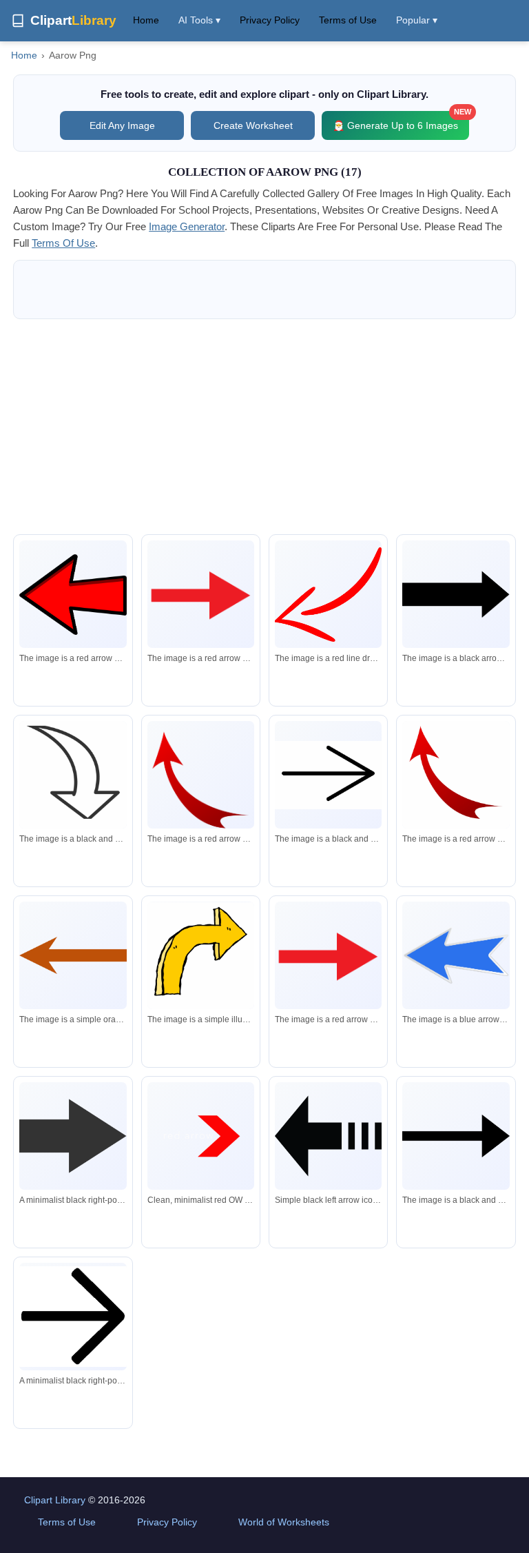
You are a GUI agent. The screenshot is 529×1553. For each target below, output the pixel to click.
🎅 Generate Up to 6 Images (401, 121)
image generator (187, 226)
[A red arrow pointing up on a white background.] (200, 797)
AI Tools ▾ (199, 20)
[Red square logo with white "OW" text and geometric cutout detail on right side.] (200, 1136)
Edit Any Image (122, 125)
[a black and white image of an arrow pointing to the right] (72, 777)
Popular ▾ (416, 20)
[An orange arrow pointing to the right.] (72, 956)
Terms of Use (348, 20)
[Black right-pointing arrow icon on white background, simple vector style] (72, 1316)
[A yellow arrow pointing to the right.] (200, 955)
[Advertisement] (264, 426)
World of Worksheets (283, 1521)
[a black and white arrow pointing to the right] (455, 1136)
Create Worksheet (253, 125)
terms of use (63, 243)
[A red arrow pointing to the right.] (72, 594)
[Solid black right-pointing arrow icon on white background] (72, 1135)
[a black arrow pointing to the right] (455, 594)
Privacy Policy (270, 20)
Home (146, 20)
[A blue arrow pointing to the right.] (455, 955)
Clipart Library (54, 1499)
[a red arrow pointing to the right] (200, 594)
